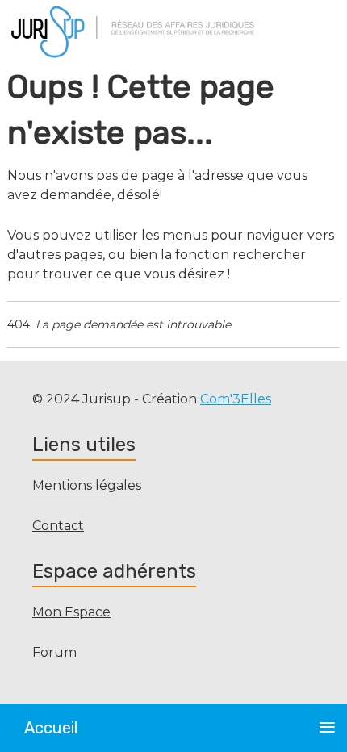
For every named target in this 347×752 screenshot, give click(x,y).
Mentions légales (86, 485)
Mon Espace (71, 612)
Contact (58, 525)
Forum (54, 652)
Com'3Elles (235, 399)
